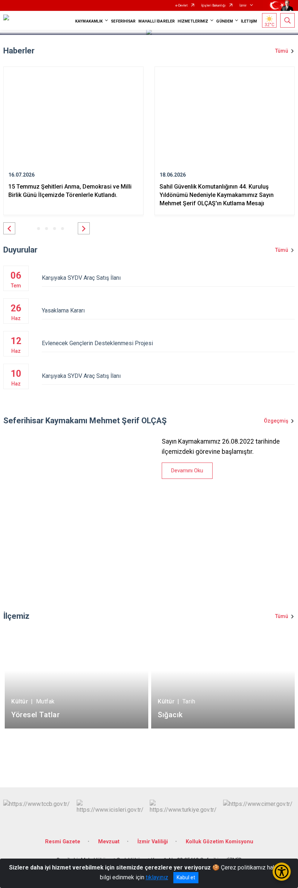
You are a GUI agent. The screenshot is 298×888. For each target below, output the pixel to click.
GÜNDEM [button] (224, 21)
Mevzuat (109, 842)
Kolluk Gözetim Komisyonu (219, 842)
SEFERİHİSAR (123, 21)
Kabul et (186, 877)
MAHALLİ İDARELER (156, 21)
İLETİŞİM (249, 21)
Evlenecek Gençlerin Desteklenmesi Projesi (97, 343)
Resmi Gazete (62, 842)
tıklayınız (157, 877)
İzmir (243, 5)
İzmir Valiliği (152, 842)
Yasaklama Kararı (63, 310)
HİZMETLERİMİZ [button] (193, 21)
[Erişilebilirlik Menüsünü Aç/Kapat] (282, 872)
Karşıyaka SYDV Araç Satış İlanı (81, 277)
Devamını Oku (187, 470)
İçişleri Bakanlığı (213, 5)
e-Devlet (182, 5)
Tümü (281, 51)
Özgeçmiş (276, 421)
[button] (9, 228)
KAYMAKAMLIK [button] (89, 21)
